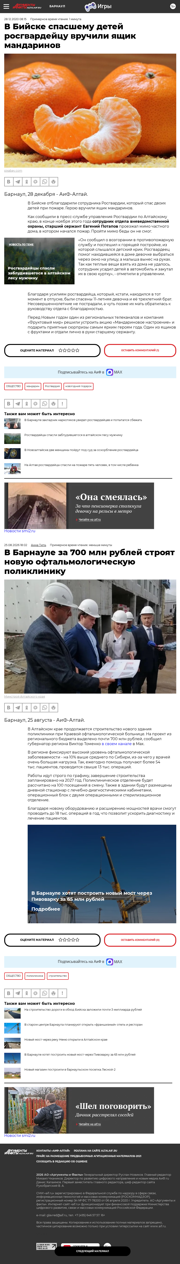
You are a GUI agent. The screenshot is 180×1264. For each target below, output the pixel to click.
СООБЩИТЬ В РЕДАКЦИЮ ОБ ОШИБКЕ (61, 1161)
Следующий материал (92, 1251)
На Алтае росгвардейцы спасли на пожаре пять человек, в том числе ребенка (81, 465)
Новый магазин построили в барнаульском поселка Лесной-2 (70, 1069)
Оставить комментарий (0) (140, 940)
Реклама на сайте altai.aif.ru (95, 1150)
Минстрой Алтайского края (24, 696)
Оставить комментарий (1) (140, 350)
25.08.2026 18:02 (15, 545)
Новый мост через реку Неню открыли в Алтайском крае (65, 1039)
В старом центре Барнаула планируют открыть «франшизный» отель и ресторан (83, 1024)
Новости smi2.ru (19, 531)
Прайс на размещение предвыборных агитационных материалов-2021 (88, 1156)
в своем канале (117, 744)
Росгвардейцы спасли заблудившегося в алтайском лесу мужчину (73, 435)
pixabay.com (13, 170)
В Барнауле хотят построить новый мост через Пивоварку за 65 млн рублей (91, 896)
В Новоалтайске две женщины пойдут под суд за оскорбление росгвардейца (81, 450)
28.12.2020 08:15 (15, 19)
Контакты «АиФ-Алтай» (53, 1150)
